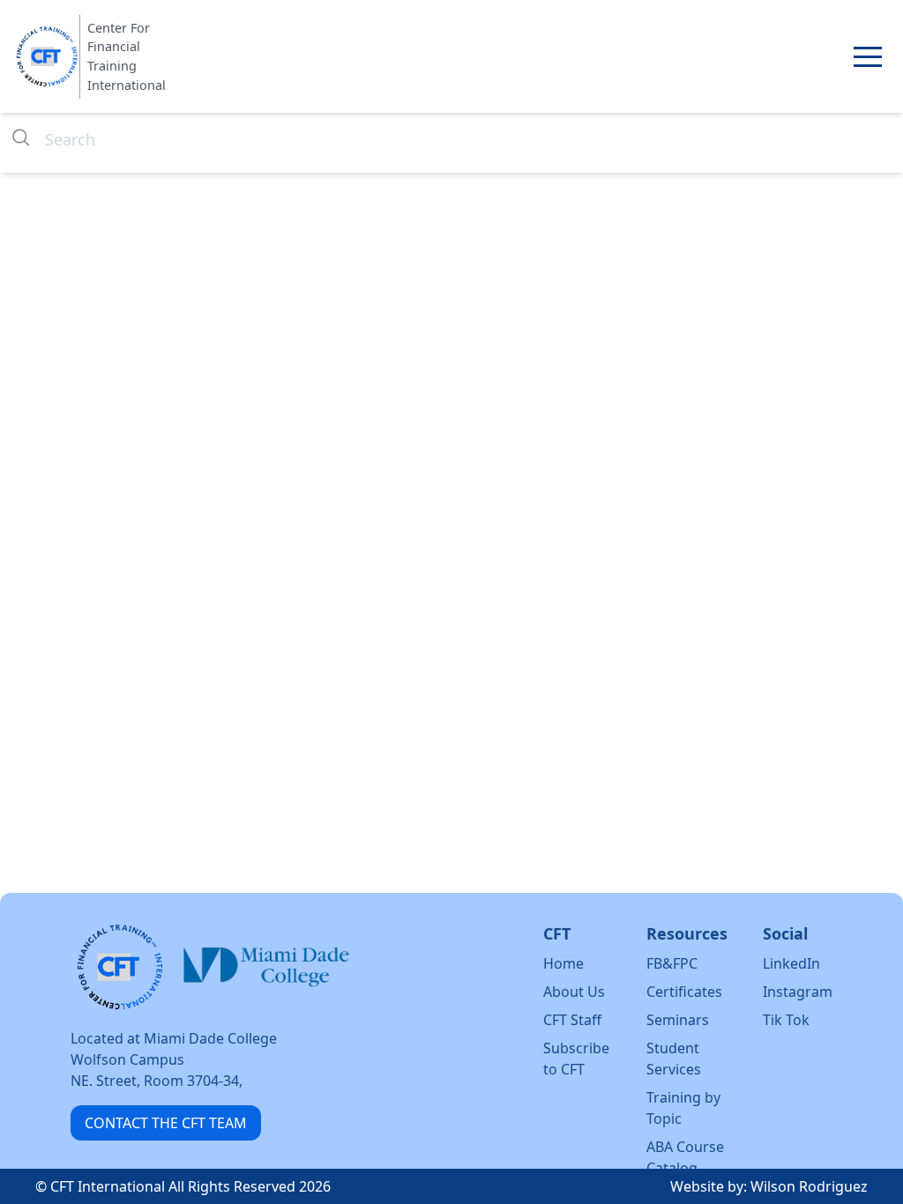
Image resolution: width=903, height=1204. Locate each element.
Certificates (684, 991)
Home (563, 963)
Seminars (677, 1019)
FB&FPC (672, 963)
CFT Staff (572, 1019)
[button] (868, 56)
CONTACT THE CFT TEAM (166, 1123)
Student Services (673, 1058)
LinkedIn (791, 963)
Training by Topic (683, 1108)
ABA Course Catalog (685, 1157)
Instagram (797, 991)
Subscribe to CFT (576, 1058)
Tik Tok (786, 1019)
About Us (574, 991)
